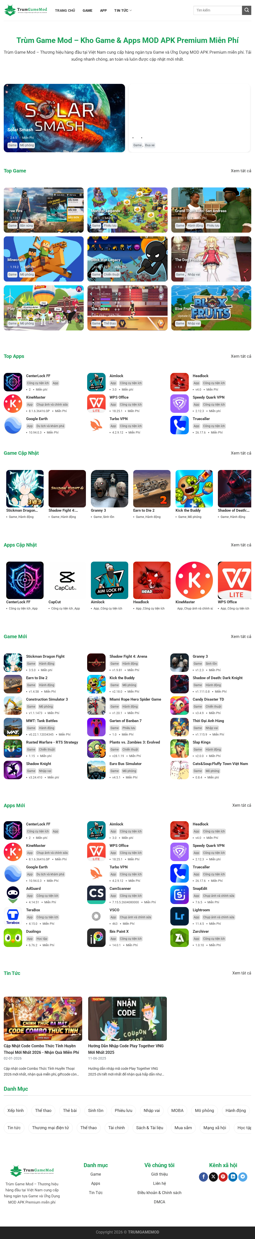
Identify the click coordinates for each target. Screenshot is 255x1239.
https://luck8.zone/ (193, 1218)
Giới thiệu (159, 1174)
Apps (95, 1183)
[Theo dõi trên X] (213, 1177)
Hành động (195, 225)
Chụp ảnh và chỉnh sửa (52, 404)
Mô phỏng (27, 145)
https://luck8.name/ (220, 1218)
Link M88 (102, 1218)
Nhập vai (194, 274)
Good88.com (68, 1218)
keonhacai (40, 1218)
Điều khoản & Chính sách (159, 1192)
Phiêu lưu (110, 225)
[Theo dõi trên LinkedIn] (232, 1177)
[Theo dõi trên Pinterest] (223, 1177)
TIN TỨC (121, 10)
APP (103, 10)
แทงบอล (26, 1218)
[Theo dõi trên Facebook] (203, 1177)
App (55, 383)
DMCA (159, 1202)
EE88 (112, 1218)
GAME (88, 10)
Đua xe (149, 145)
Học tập (42, 938)
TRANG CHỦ (65, 10)
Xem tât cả (241, 170)
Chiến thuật (112, 274)
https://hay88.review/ (165, 1218)
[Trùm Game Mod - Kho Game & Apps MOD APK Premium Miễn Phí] (26, 10)
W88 (119, 1218)
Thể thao (110, 323)
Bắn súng (26, 225)
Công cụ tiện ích (38, 383)
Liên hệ (159, 1183)
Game (12, 145)
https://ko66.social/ (136, 1218)
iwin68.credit (86, 1218)
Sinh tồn (108, 517)
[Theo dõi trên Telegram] (242, 1177)
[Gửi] (246, 10)
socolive (53, 1218)
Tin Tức (96, 1192)
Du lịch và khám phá (50, 426)
